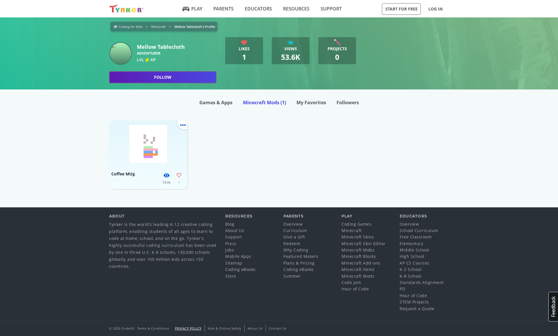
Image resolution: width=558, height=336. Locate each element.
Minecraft (158, 26)
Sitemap (233, 263)
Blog (229, 224)
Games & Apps (216, 102)
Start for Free (401, 9)
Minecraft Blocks (358, 256)
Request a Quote (417, 308)
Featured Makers (301, 256)
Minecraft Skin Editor (363, 243)
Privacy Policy (188, 328)
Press (231, 243)
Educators (258, 9)
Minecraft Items (358, 269)
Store (230, 276)
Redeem (291, 243)
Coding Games (356, 224)
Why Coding (295, 250)
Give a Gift (294, 237)
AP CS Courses (415, 263)
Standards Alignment (422, 282)
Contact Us (278, 328)
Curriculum (295, 230)
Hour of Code (355, 289)
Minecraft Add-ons (360, 263)
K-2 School (410, 269)
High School (412, 256)
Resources (296, 9)
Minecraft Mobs (357, 250)
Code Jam (351, 282)
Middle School (414, 250)
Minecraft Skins (357, 237)
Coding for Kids (130, 26)
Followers (348, 102)
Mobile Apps (238, 256)
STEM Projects (414, 302)
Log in (435, 9)
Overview (293, 224)
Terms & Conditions (153, 328)
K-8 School (410, 276)
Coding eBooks (240, 269)
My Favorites (311, 102)
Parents (223, 9)
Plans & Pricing (299, 263)
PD (402, 289)
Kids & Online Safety (225, 328)
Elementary (411, 243)
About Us (234, 230)
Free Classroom (416, 237)
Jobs (229, 250)
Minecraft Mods (264, 102)
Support (331, 9)
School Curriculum (419, 230)
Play (196, 9)
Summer (292, 276)
